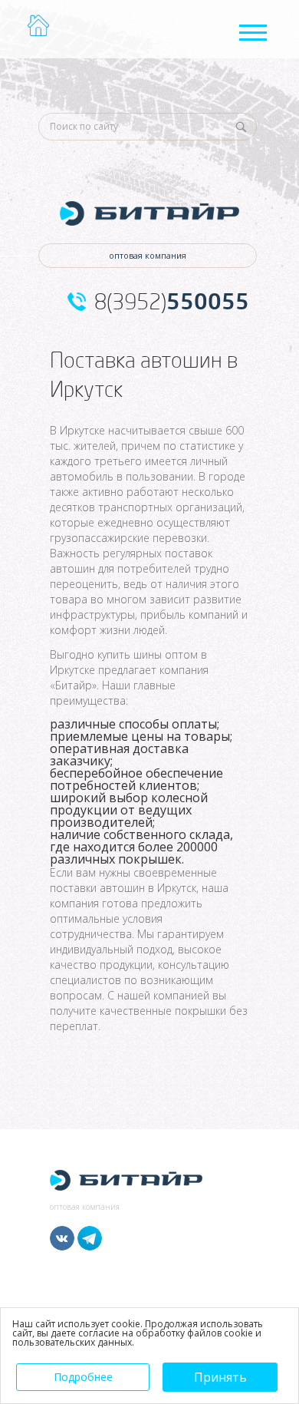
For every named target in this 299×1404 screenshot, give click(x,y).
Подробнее (83, 1376)
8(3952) (171, 301)
